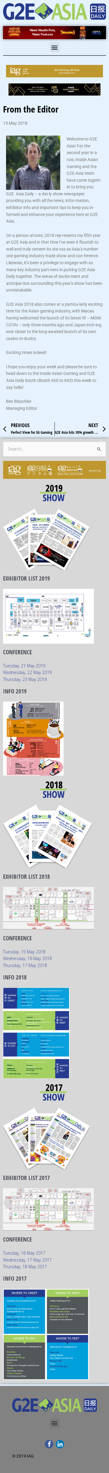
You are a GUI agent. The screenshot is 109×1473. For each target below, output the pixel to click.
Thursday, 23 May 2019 (25, 679)
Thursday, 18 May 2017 (25, 1266)
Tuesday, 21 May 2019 (24, 666)
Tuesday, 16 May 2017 (24, 1253)
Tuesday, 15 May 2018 (24, 952)
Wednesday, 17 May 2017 (27, 1260)
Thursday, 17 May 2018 (25, 965)
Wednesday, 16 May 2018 (27, 958)
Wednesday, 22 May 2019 (27, 672)
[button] (55, 47)
